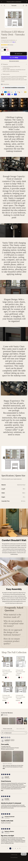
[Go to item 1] (5, 720)
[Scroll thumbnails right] (25, 721)
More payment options (14, 61)
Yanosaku (15, 854)
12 (16, 26)
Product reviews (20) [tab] (7, 728)
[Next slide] (26, 1)
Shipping (5, 64)
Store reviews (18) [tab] (20, 728)
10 (13, 26)
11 (14, 26)
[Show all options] (23, 677)
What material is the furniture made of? (12, 615)
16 (21, 26)
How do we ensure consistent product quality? (12, 641)
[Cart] (26, 5)
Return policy (6, 74)
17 (22, 26)
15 (19, 26)
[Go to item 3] (19, 720)
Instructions (6, 84)
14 (18, 26)
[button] (4, 44)
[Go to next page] (20, 848)
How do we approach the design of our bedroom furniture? (13, 632)
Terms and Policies (14, 857)
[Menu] (1, 5)
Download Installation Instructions (15, 87)
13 (17, 26)
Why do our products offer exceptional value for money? (14, 623)
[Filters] (2, 733)
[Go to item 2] (12, 720)
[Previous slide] (1, 1)
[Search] (4, 5)
